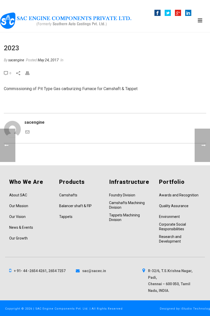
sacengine (16, 60)
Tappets (65, 217)
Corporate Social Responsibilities (172, 226)
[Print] (30, 72)
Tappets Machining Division (124, 217)
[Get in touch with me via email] (27, 132)
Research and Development (170, 239)
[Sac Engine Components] (65, 20)
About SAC (18, 195)
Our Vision (17, 217)
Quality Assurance (173, 206)
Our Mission (18, 206)
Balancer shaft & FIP (75, 206)
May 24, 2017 (48, 60)
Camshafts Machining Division (127, 205)
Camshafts (68, 195)
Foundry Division (122, 195)
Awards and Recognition (178, 195)
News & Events (21, 227)
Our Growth (18, 238)
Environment (169, 217)
